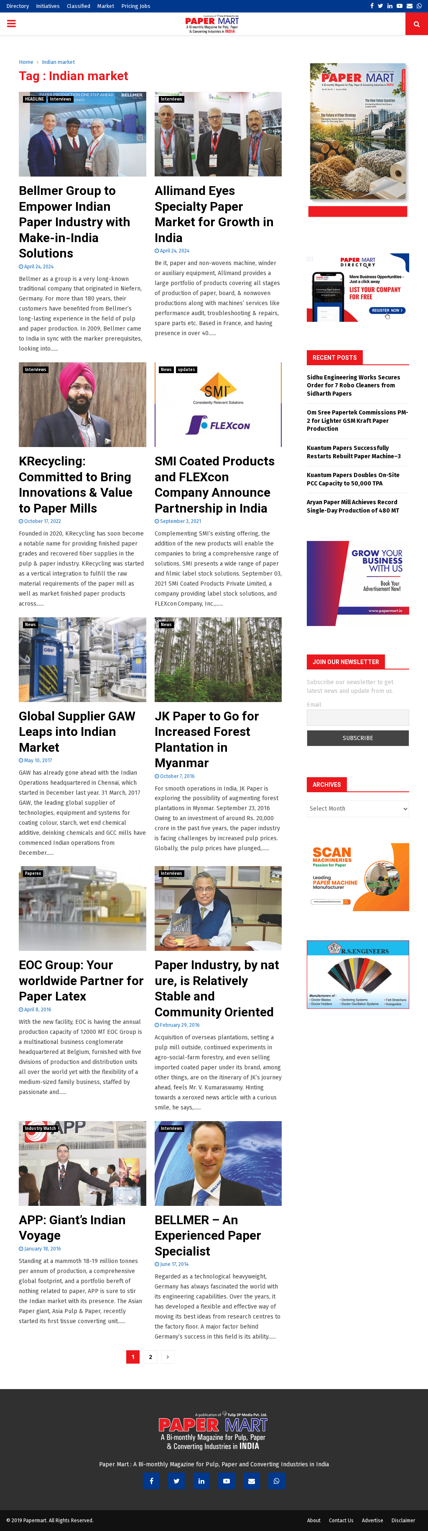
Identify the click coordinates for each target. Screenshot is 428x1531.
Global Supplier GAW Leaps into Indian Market (77, 732)
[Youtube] (226, 1481)
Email (314, 704)
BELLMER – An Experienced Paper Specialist (208, 1235)
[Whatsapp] (276, 1481)
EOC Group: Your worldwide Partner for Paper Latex (81, 980)
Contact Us (341, 1520)
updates (186, 369)
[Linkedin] (201, 1481)
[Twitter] (176, 1481)
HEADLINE (34, 99)
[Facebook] (151, 1481)
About (314, 1520)
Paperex (33, 873)
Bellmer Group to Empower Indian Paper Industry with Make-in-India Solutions (74, 221)
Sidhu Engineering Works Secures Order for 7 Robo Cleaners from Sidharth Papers (353, 385)
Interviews (60, 99)
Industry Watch (40, 1128)
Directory (17, 6)
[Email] (251, 1481)
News (166, 369)
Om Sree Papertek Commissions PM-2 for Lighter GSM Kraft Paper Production (357, 420)
